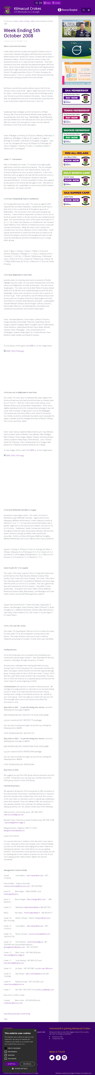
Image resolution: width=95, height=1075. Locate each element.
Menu (88, 10)
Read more (21, 1044)
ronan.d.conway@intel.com (39, 934)
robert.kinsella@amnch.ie (14, 984)
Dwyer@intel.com (43, 918)
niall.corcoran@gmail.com (14, 814)
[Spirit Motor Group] (76, 50)
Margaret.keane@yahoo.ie (14, 830)
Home (16, 21)
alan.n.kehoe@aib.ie (34, 974)
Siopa (48, 3)
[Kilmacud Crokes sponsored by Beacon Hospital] (67, 10)
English (41, 3)
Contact (57, 3)
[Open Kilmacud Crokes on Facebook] (58, 1057)
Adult (21, 21)
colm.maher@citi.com (35, 875)
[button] (14, 1048)
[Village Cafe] (76, 73)
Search (83, 10)
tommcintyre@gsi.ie (35, 942)
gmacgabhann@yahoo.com (14, 947)
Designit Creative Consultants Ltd (80, 1073)
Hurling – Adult (29, 21)
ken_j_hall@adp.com (46, 989)
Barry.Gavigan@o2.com (36, 899)
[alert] (19, 1051)
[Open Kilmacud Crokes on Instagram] (64, 1057)
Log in (36, 3)
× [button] (35, 1031)
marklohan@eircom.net (13, 1003)
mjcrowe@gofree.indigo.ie (15, 822)
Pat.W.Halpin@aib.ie (32, 913)
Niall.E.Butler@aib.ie (32, 907)
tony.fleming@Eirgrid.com (14, 963)
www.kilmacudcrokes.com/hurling (17, 1014)
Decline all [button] (27, 1064)
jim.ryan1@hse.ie (45, 968)
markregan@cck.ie (11, 894)
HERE (32, 345)
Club (5, 1019)
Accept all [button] (12, 1064)
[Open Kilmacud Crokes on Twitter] (52, 1057)
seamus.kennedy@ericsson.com (17, 886)
